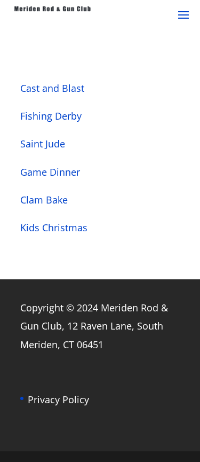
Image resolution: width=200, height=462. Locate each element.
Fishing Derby (51, 115)
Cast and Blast (52, 88)
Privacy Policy (58, 399)
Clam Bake (44, 199)
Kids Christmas (53, 227)
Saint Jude (42, 143)
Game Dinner (50, 172)
